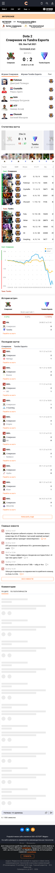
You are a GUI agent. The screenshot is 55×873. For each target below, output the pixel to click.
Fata (25, 214)
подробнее (26, 848)
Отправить (51, 813)
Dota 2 (4, 9)
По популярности (18, 591)
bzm (24, 196)
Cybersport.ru (22, 869)
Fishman (26, 183)
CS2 (12, 9)
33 (24, 233)
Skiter (25, 220)
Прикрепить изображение (46, 813)
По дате (4, 591)
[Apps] (41, 3)
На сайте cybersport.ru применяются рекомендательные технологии (27, 840)
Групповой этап (27, 49)
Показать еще (27, 517)
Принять (27, 856)
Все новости (27, 579)
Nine (25, 227)
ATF (24, 177)
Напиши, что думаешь (13, 813)
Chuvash (26, 202)
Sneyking (26, 239)
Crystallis (26, 189)
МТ (19, 9)
